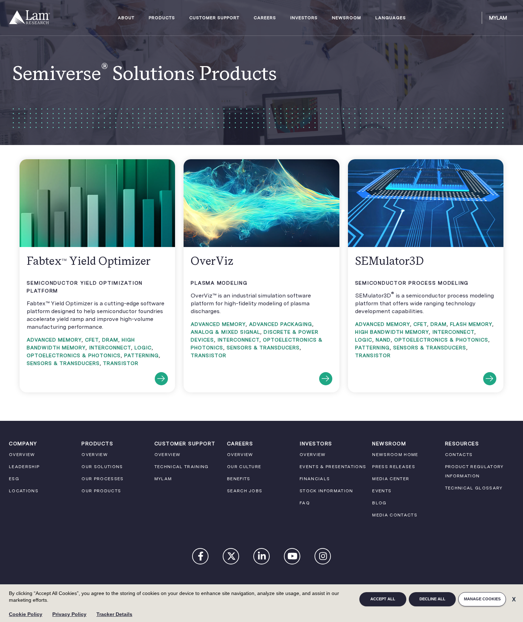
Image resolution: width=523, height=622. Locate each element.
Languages (390, 18)
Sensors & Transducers (63, 363)
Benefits (238, 478)
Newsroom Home (395, 454)
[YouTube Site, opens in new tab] (292, 558)
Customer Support (214, 18)
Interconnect (110, 347)
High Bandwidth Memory (392, 332)
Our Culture (244, 466)
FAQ (305, 502)
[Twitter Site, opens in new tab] (231, 558)
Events (381, 490)
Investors (304, 18)
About (126, 18)
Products (162, 18)
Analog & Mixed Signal (225, 332)
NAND (383, 340)
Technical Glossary (474, 488)
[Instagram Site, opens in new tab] (323, 558)
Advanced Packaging (280, 324)
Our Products (101, 490)
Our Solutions (102, 466)
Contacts (459, 454)
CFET (92, 340)
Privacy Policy (69, 614)
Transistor (120, 363)
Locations (23, 490)
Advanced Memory (54, 340)
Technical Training (181, 466)
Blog (379, 502)
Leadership (24, 466)
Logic (143, 347)
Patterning (141, 355)
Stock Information (326, 490)
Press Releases (393, 466)
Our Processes (102, 478)
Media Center (390, 478)
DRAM (110, 340)
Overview (22, 454)
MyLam (498, 18)
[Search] (473, 17)
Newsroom (346, 18)
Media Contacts (394, 515)
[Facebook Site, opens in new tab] (200, 558)
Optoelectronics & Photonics (74, 355)
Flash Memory (471, 324)
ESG (14, 478)
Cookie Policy (25, 614)
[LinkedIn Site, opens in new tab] (262, 558)
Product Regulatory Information (474, 471)
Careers (265, 18)
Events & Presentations (333, 466)
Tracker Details (114, 614)
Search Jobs (245, 490)
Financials (315, 478)
